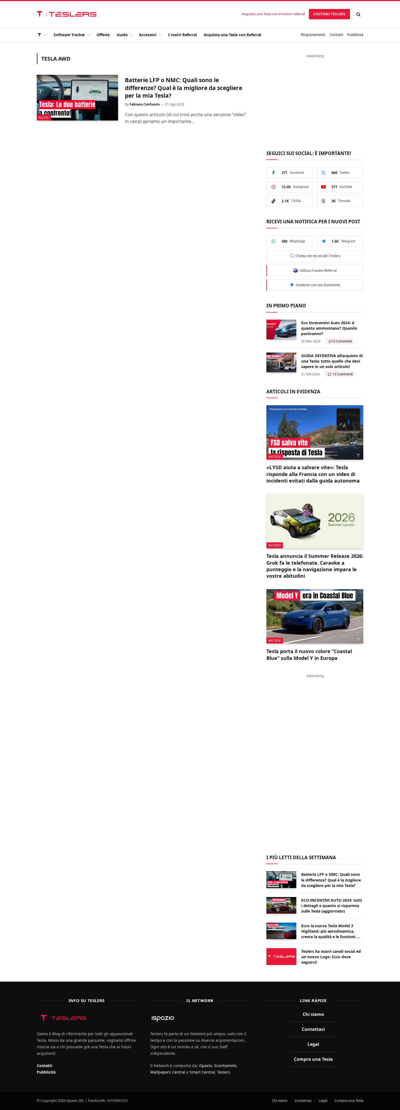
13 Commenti (343, 374)
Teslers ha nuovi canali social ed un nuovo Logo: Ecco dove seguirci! (331, 957)
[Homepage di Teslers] (41, 34)
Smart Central (202, 1072)
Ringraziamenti (313, 34)
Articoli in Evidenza (293, 391)
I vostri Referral (182, 34)
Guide (122, 34)
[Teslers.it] (68, 14)
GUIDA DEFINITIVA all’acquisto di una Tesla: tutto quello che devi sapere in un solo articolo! (332, 361)
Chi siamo (313, 1014)
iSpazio (205, 1065)
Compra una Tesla (313, 1059)
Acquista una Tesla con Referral (232, 34)
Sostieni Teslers (329, 14)
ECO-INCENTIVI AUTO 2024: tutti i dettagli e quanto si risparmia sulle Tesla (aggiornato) (331, 906)
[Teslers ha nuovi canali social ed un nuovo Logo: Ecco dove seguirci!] (281, 956)
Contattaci (313, 1029)
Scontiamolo (225, 1065)
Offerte (103, 34)
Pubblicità (355, 34)
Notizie (275, 456)
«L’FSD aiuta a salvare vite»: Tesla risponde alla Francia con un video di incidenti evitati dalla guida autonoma (313, 474)
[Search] (358, 14)
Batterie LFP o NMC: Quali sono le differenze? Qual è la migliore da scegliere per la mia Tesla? (183, 87)
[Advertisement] (315, 99)
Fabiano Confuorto (145, 104)
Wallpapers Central (167, 1072)
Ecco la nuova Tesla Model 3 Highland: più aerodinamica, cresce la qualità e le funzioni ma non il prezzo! (331, 931)
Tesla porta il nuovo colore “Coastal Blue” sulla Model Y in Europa (309, 654)
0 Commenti (342, 341)
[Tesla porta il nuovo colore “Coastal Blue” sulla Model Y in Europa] (314, 616)
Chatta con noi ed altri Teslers (317, 255)
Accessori (147, 34)
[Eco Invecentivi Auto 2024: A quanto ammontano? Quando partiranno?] (281, 329)
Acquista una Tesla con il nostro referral (273, 13)
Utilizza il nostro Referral (317, 270)
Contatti (336, 34)
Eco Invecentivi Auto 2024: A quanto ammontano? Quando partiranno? (329, 328)
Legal (313, 1044)
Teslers (223, 1072)
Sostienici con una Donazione (317, 285)
